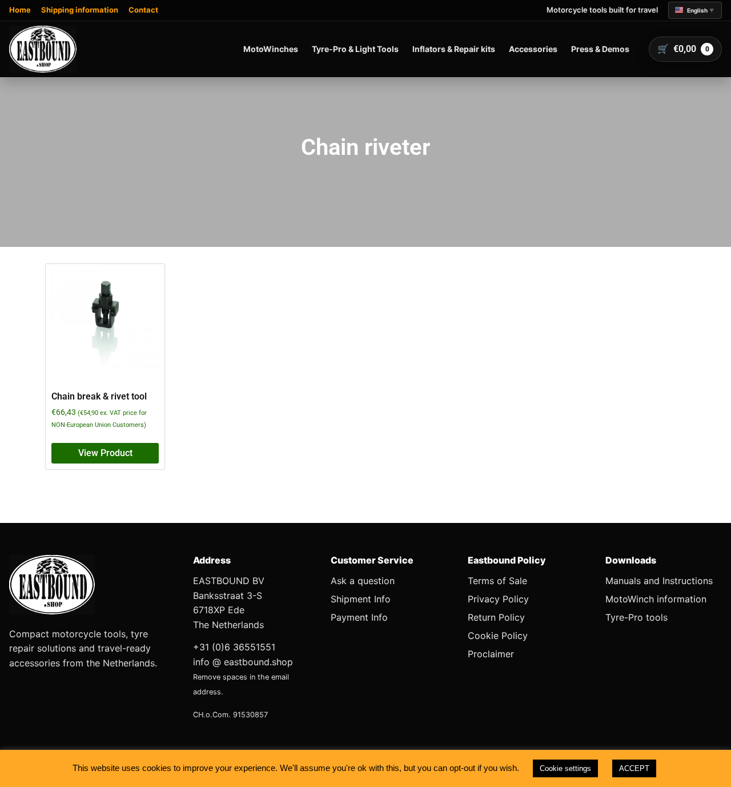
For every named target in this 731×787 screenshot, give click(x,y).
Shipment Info (361, 599)
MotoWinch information (655, 599)
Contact (143, 9)
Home (20, 9)
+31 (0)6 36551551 (234, 647)
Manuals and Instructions (659, 580)
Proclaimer (491, 654)
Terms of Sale (497, 580)
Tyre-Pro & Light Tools (355, 49)
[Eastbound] (43, 49)
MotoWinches (270, 49)
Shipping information (79, 9)
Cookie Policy (498, 635)
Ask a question (363, 580)
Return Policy (496, 617)
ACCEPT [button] (634, 768)
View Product (105, 453)
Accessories (533, 49)
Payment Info (359, 617)
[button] (695, 10)
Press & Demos (600, 49)
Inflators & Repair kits (453, 49)
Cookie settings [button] (565, 768)
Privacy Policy (498, 599)
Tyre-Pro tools (636, 617)
